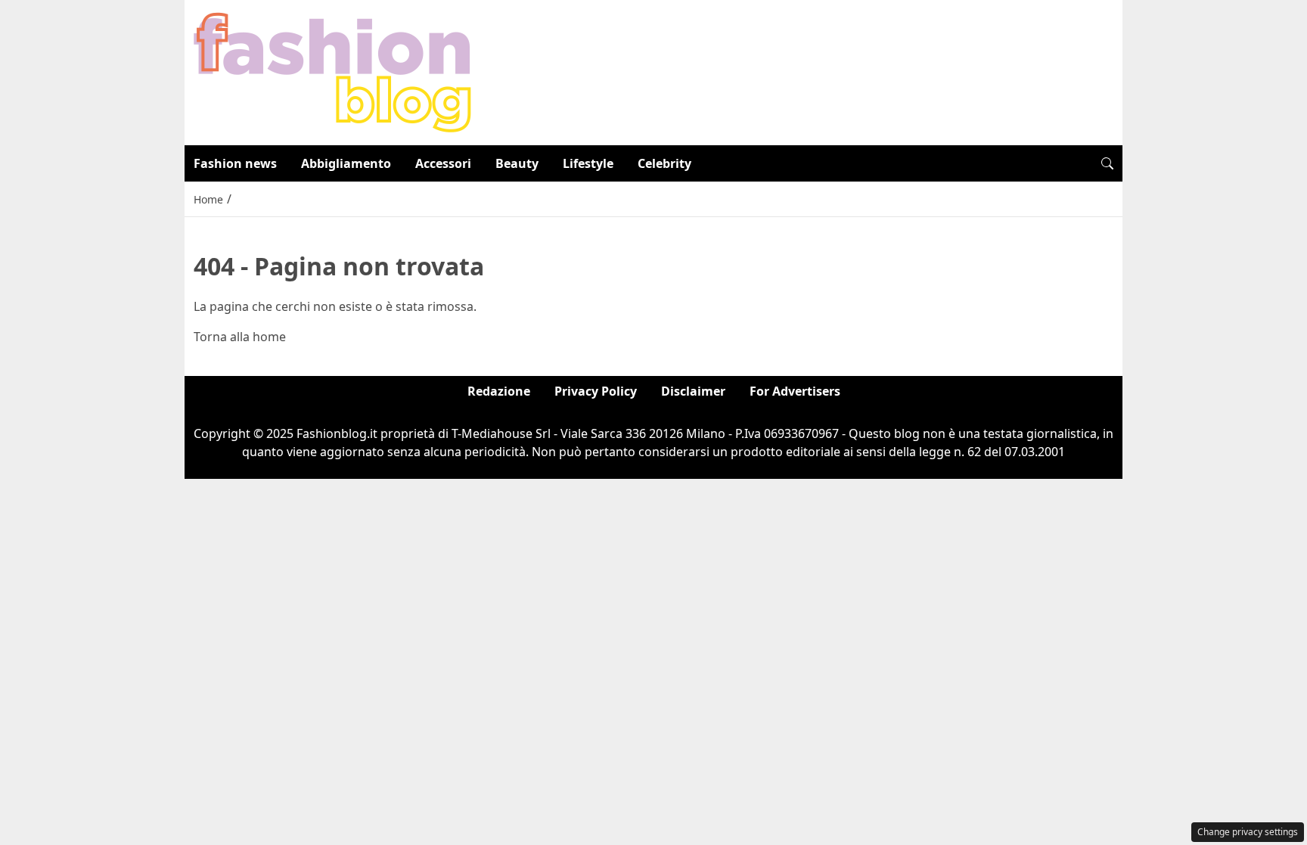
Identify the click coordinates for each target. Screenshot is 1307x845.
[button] (1107, 163)
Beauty (517, 163)
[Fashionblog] (332, 71)
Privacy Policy (595, 391)
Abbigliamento (346, 163)
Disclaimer (693, 391)
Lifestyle (588, 163)
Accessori (443, 163)
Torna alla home (240, 336)
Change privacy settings (1247, 831)
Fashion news (235, 163)
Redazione (498, 391)
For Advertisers (795, 391)
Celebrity (664, 163)
